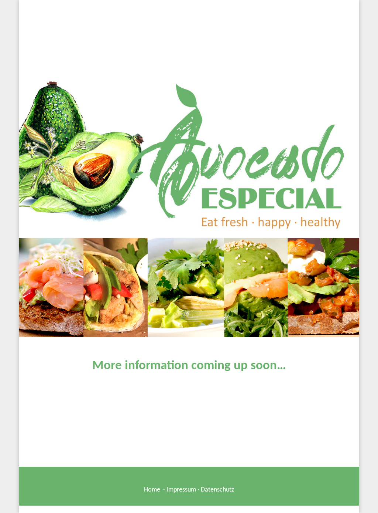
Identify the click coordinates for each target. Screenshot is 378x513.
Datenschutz (217, 489)
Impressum (181, 489)
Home (152, 489)
